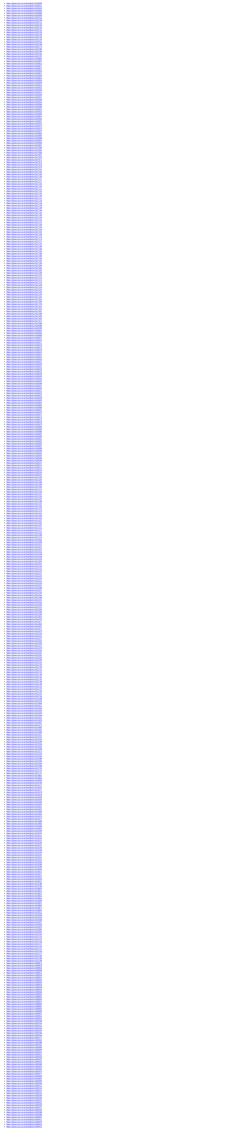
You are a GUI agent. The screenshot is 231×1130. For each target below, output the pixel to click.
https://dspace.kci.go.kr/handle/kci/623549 (24, 742)
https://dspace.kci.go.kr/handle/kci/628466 (24, 407)
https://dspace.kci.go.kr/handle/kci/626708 (24, 20)
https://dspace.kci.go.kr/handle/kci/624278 (24, 792)
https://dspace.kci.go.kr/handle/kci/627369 (24, 301)
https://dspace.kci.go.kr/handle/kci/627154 (24, 220)
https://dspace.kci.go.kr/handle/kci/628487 (24, 434)
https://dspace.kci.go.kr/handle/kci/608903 (24, 968)
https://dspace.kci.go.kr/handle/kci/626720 (24, 25)
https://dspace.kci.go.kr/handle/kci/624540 (24, 850)
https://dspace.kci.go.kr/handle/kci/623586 (24, 758)
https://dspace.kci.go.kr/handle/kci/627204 (24, 268)
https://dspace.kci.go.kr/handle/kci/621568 (24, 535)
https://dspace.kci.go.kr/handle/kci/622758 (24, 691)
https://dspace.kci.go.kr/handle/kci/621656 (24, 561)
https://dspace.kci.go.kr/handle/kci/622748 (24, 681)
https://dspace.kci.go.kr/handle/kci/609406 (24, 1049)
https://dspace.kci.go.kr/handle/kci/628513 (24, 467)
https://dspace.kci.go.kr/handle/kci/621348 (24, 501)
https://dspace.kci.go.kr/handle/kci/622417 (24, 621)
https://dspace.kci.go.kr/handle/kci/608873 (24, 963)
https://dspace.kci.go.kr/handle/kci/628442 (24, 378)
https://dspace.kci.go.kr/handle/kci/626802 (24, 58)
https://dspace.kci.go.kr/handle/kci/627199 (24, 263)
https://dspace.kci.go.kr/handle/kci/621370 (24, 508)
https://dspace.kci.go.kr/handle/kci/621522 (24, 532)
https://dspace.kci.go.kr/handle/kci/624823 (24, 893)
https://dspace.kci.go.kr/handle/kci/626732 (24, 30)
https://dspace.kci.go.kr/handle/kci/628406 (24, 335)
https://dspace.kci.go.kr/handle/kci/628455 (24, 395)
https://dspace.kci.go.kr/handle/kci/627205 (24, 270)
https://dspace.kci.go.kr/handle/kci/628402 (24, 330)
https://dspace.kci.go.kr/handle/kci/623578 (24, 754)
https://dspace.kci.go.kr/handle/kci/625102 (24, 934)
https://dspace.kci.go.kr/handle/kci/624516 (24, 838)
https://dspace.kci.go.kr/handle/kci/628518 (24, 472)
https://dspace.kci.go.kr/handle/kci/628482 (24, 426)
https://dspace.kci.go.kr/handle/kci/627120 (24, 186)
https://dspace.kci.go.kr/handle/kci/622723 (24, 662)
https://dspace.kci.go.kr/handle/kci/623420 (24, 708)
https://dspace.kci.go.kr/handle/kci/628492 (24, 441)
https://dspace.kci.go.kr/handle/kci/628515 (24, 465)
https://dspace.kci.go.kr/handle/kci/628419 (24, 352)
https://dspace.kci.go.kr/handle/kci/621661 (24, 564)
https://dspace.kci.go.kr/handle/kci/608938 (24, 987)
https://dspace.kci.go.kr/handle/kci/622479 (24, 631)
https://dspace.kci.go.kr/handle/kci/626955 (24, 111)
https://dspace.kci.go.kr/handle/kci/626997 (24, 145)
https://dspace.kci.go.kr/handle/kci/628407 (24, 337)
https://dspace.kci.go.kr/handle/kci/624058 (24, 780)
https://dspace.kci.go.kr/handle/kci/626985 (24, 135)
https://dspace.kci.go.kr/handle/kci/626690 (24, 13)
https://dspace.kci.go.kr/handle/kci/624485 (24, 823)
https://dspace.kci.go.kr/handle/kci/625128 (24, 941)
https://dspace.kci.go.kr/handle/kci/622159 (24, 571)
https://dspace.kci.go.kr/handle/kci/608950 (24, 994)
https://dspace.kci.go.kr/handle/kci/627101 (24, 169)
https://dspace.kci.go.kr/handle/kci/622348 (24, 597)
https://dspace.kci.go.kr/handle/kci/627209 (24, 273)
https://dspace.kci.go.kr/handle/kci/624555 (24, 859)
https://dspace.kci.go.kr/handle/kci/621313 (24, 489)
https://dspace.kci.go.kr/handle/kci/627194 (24, 258)
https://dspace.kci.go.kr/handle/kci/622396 (24, 614)
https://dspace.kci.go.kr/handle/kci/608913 (24, 973)
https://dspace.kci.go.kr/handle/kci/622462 (24, 624)
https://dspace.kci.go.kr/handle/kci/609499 (24, 1081)
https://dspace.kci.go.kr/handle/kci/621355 (24, 503)
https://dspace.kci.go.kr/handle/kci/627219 (24, 282)
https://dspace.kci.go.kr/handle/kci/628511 (24, 463)
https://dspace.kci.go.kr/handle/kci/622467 (24, 626)
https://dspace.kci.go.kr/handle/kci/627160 (24, 224)
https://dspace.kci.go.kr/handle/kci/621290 (24, 482)
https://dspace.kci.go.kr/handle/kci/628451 (24, 390)
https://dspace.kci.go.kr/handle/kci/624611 (24, 871)
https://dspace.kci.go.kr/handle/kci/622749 (24, 684)
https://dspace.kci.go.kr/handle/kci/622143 (24, 566)
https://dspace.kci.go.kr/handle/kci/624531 (24, 845)
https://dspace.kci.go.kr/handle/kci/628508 (24, 460)
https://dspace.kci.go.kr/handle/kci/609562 (24, 1102)
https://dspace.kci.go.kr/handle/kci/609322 (24, 1025)
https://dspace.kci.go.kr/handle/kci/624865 (24, 905)
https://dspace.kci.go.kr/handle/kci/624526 (24, 843)
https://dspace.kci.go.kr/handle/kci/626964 (24, 119)
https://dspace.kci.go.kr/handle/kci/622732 (24, 669)
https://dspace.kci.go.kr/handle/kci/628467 (24, 410)
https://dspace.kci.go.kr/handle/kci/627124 (24, 191)
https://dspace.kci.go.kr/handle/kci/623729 (24, 768)
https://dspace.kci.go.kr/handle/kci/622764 (24, 696)
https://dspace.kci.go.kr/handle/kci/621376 (24, 511)
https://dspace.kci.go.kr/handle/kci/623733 (24, 770)
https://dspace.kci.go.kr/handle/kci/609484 (24, 1076)
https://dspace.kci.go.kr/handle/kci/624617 (24, 874)
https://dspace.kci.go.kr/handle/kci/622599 (24, 660)
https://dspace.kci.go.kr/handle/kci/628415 (24, 347)
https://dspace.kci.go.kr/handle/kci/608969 (24, 999)
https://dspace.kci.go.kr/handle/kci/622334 (24, 592)
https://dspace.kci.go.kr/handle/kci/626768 (24, 44)
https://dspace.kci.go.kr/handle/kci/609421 (24, 1054)
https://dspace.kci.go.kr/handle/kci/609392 (24, 1045)
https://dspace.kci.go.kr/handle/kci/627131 (24, 198)
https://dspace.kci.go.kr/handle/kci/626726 (24, 27)
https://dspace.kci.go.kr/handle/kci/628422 (24, 354)
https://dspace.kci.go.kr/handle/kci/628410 (24, 340)
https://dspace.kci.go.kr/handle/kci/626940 (24, 99)
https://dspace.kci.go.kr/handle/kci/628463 (24, 405)
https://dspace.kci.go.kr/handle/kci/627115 (24, 181)
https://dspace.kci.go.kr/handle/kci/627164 (24, 229)
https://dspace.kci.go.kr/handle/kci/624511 (24, 835)
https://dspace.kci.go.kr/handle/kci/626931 (24, 92)
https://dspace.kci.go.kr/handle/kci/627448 (24, 313)
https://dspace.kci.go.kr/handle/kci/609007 (24, 1013)
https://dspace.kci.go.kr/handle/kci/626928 (24, 90)
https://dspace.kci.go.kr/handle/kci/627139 (24, 205)
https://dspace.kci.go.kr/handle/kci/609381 (24, 1040)
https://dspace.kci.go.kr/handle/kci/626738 (24, 32)
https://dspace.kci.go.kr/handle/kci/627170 (24, 236)
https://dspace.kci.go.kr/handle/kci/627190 (24, 253)
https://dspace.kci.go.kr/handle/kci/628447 (24, 386)
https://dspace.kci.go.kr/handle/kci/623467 (24, 722)
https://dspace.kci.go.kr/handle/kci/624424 (24, 795)
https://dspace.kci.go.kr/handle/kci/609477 (24, 1074)
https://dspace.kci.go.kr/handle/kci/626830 (24, 75)
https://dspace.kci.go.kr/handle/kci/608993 (24, 1009)
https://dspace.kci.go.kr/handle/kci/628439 (24, 376)
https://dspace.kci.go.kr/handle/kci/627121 (24, 188)
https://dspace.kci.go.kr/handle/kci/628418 (24, 350)
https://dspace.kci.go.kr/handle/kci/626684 (24, 10)
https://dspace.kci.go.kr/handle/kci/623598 (24, 766)
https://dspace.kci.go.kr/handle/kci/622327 (24, 590)
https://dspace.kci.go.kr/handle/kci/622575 (24, 645)
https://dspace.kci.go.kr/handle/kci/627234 (24, 297)
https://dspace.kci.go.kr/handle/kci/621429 (24, 515)
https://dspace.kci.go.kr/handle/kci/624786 (24, 884)
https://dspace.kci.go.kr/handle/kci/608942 (24, 989)
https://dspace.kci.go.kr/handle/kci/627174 (24, 239)
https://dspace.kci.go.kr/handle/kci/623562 (24, 746)
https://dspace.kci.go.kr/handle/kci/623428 (24, 710)
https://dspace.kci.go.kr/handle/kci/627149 (24, 215)
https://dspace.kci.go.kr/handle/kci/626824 (24, 70)
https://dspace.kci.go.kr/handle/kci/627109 (24, 176)
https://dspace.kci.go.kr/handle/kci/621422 (24, 513)
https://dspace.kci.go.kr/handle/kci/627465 (24, 318)
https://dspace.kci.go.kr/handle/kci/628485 (24, 429)
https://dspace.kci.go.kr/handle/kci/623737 (24, 773)
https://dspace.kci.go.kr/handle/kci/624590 (24, 864)
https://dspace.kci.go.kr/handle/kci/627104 (24, 172)
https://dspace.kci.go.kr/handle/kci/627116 (24, 184)
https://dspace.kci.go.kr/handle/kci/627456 (24, 316)
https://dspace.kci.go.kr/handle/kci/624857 (24, 903)
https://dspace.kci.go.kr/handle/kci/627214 (24, 277)
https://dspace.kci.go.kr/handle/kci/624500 (24, 831)
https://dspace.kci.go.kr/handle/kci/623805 (24, 778)
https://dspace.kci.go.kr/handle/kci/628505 (24, 455)
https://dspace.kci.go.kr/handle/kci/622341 (24, 595)
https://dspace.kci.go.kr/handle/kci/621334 (24, 496)
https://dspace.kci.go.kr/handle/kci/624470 (24, 816)
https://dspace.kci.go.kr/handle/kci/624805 (24, 888)
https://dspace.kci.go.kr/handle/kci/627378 (24, 304)
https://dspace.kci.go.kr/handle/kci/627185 (24, 251)
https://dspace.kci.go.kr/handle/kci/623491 (24, 730)
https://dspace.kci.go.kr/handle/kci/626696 (24, 15)
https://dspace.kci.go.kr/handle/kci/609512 (24, 1086)
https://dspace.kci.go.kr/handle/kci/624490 (24, 826)
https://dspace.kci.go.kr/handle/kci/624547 (24, 855)
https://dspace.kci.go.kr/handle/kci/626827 (24, 73)
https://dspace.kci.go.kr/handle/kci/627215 (24, 280)
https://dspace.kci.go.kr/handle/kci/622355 (24, 600)
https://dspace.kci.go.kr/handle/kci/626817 (24, 66)
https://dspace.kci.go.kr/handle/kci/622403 (24, 617)
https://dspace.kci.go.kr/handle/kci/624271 (24, 790)
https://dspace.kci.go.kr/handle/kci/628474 (24, 417)
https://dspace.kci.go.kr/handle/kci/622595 (24, 657)
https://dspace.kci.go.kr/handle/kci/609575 (24, 1107)
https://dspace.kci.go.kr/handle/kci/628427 (24, 362)
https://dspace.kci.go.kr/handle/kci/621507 (24, 525)
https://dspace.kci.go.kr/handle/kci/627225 (24, 289)
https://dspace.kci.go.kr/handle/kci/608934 (24, 985)
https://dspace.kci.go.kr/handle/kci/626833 (24, 78)
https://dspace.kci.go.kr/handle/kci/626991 (24, 140)
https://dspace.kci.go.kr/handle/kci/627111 (24, 179)
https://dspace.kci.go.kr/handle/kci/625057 (24, 922)
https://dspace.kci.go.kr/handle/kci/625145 (24, 946)
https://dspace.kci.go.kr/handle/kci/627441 (24, 311)
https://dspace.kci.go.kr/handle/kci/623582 (24, 756)
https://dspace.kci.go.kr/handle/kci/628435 (24, 371)
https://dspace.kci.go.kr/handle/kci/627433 (24, 309)
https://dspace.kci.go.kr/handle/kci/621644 (24, 556)
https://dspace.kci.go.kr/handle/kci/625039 (24, 917)
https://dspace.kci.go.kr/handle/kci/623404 (24, 703)
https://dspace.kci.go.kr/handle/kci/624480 (24, 821)
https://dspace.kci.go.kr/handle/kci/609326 (24, 1028)
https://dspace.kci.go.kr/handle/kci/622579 (24, 648)
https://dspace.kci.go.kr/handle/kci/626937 (24, 97)
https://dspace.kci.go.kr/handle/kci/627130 (24, 196)
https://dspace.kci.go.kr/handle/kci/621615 (24, 544)
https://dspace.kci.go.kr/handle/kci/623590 (24, 761)
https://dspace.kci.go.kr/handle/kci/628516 (24, 470)
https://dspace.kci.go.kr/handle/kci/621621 (24, 547)
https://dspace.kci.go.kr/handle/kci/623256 (24, 701)
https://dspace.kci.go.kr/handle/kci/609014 (24, 1016)
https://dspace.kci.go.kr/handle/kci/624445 (24, 804)
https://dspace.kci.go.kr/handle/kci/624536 (24, 847)
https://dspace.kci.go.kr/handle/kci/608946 (24, 992)
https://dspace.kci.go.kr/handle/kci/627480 (24, 323)
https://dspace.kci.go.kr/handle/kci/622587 (24, 653)
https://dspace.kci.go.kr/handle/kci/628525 (24, 475)
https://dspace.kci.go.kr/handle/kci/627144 (24, 210)
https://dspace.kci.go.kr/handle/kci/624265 (24, 787)
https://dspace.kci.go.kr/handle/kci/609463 (24, 1069)
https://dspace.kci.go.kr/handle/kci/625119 (24, 939)
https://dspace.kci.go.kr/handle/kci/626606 (24, 3)
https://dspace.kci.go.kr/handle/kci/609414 (24, 1052)
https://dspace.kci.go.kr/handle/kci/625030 (24, 915)
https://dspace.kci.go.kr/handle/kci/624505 (24, 833)
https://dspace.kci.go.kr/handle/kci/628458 (24, 398)
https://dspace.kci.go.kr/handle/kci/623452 (24, 718)
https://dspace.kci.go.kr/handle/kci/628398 (24, 325)
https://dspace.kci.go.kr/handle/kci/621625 (24, 549)
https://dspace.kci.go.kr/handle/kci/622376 (24, 607)
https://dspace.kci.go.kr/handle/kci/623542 (24, 739)
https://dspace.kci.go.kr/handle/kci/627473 (24, 321)
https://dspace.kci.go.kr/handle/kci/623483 (24, 727)
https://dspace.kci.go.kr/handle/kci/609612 (24, 1119)
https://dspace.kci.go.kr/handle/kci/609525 (24, 1090)
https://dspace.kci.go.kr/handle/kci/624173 (24, 785)
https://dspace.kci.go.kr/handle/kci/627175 (24, 241)
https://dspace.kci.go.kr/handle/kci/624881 (24, 910)
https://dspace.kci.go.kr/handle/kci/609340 (24, 1033)
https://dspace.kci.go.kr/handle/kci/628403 (24, 333)
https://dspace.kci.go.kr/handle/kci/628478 (24, 422)
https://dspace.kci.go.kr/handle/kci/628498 (24, 448)
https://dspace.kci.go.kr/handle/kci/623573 (24, 751)
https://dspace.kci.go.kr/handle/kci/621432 (24, 518)
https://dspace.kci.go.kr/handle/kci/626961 (24, 116)
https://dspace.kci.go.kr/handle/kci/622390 (24, 612)
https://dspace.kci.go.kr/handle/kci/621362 (24, 506)
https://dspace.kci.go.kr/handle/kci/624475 (24, 819)
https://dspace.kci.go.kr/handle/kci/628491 (24, 439)
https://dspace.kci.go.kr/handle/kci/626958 (24, 114)
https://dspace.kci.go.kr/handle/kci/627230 (24, 294)
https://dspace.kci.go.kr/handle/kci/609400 (24, 1047)
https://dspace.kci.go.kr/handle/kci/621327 (24, 494)
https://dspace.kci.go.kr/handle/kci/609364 (24, 1035)
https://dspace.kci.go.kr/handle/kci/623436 (24, 713)
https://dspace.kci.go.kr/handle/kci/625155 (24, 948)
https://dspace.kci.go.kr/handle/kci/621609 (24, 542)
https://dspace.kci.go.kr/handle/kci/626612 (24, 6)
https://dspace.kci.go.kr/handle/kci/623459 (24, 720)
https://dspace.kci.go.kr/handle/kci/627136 (24, 203)
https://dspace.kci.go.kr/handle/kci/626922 (24, 85)
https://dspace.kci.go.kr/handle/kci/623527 (24, 734)
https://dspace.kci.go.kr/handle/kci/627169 (24, 234)
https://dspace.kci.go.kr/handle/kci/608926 (24, 980)
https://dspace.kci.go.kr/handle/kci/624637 (24, 881)
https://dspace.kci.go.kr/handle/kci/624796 (24, 886)
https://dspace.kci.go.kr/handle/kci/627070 (24, 157)
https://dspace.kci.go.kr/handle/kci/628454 (24, 393)
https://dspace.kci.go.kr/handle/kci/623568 (24, 749)
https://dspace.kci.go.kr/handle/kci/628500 (24, 451)
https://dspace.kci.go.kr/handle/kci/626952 (24, 109)
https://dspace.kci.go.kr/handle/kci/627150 (24, 217)
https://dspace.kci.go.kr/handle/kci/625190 (24, 958)
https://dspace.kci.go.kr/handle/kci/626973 (24, 126)
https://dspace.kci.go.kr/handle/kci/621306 (24, 487)
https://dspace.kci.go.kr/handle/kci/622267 (24, 585)
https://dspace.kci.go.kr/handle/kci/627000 (24, 147)
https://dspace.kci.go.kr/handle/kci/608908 (24, 970)
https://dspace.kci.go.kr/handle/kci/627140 (24, 208)
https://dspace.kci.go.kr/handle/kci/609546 (24, 1098)
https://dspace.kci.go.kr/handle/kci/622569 (24, 643)
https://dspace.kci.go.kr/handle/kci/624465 (24, 814)
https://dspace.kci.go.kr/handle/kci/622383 (24, 609)
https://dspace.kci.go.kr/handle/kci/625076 (24, 927)
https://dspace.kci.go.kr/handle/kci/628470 (24, 412)
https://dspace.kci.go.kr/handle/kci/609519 (24, 1088)
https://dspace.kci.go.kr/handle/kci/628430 (24, 364)
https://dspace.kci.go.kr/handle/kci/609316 (24, 1023)
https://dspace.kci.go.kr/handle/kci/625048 (24, 920)
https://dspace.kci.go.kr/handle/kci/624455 (24, 809)
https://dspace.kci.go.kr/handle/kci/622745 (24, 679)
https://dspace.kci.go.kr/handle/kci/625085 (24, 929)
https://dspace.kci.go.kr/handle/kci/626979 (24, 131)
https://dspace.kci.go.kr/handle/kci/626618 (24, 8)
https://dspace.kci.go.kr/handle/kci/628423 (24, 357)
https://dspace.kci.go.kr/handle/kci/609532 (24, 1093)
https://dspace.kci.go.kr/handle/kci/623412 (24, 706)
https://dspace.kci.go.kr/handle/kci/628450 (24, 388)
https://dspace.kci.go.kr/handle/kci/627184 (24, 248)
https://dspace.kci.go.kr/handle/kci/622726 (24, 665)
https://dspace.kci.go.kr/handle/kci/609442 (24, 1062)
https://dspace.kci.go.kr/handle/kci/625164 (24, 951)
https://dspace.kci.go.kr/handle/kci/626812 (24, 63)
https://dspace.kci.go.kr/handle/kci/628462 (24, 402)
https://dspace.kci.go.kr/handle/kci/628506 (24, 458)
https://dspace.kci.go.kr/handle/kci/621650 (24, 559)
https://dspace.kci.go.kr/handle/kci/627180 (24, 246)
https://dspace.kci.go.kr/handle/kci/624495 (24, 828)
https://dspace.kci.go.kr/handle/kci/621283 (24, 479)
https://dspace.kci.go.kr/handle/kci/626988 (24, 138)
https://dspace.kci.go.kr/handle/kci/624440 (24, 802)
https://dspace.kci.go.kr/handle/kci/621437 (24, 520)
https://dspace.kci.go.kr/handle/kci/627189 (24, 256)
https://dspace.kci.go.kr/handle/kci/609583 (24, 1110)
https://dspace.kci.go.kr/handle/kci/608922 (24, 977)
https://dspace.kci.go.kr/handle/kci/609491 (24, 1078)
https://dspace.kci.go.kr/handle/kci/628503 (24, 453)
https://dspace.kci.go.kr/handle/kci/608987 (24, 1006)
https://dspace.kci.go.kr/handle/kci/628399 (24, 328)
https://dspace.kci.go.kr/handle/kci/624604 (24, 869)
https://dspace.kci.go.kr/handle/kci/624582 (24, 862)
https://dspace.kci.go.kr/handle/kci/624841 (24, 898)
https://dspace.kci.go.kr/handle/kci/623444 (24, 715)
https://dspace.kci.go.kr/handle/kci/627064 (24, 152)
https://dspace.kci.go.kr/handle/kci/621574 (24, 537)
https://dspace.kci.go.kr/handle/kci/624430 (24, 797)
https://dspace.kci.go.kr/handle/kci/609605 (24, 1117)
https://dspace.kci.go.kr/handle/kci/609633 (24, 1126)
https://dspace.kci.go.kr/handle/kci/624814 (24, 891)
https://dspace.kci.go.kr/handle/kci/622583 (24, 650)
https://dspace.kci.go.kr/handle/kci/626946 (24, 104)
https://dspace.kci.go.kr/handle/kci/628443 (24, 381)
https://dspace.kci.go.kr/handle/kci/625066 (24, 924)
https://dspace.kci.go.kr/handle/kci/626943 (24, 102)
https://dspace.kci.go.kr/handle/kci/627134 (24, 200)
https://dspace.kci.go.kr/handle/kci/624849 (24, 900)
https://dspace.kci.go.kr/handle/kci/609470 (24, 1071)
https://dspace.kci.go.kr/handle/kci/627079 (24, 167)
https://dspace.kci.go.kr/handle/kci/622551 (24, 636)
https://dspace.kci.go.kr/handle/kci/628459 (24, 400)
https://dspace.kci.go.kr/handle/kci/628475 (24, 419)
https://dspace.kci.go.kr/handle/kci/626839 (24, 83)
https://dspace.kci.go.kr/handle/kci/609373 (24, 1037)
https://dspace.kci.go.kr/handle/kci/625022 (24, 912)
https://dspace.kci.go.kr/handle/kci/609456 (24, 1066)
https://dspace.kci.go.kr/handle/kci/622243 (24, 578)
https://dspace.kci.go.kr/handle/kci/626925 (24, 87)
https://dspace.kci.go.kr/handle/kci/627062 (24, 150)
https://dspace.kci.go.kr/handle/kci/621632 (24, 552)
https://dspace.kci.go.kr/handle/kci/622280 (24, 588)
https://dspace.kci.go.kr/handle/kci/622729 (24, 667)
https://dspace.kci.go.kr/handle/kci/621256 (24, 477)
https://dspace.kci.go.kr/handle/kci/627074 (24, 162)
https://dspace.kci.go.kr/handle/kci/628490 (24, 436)
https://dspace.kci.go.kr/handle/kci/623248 (24, 698)
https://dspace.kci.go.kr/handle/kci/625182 (24, 956)
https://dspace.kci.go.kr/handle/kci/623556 (24, 744)
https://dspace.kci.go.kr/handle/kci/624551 (24, 857)
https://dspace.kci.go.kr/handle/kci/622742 (24, 677)
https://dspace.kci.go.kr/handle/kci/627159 (24, 227)
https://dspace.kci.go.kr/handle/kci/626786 (24, 51)
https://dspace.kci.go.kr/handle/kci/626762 (24, 42)
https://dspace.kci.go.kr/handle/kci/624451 (24, 807)
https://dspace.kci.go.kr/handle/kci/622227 (24, 573)
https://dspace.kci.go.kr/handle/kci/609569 (24, 1105)
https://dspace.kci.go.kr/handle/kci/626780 (24, 49)
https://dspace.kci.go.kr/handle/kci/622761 (24, 693)
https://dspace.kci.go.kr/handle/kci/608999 (24, 1011)
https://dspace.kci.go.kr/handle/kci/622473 (24, 629)
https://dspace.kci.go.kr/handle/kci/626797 (24, 56)
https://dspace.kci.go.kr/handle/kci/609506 (24, 1083)
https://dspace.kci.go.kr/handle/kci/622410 (24, 619)
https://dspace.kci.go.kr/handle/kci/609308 (24, 1021)
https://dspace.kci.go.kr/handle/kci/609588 (24, 1112)
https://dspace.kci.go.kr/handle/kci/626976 (24, 128)
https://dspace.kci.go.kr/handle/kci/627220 (24, 285)
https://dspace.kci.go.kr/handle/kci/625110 (24, 936)
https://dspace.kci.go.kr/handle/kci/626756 (24, 39)
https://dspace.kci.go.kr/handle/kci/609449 (24, 1064)
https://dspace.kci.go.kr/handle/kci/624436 (24, 799)
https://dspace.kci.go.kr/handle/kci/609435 (24, 1059)
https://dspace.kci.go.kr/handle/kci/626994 (24, 143)
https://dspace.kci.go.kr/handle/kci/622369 (24, 604)
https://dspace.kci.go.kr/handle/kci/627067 (24, 155)
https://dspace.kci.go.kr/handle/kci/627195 (24, 261)
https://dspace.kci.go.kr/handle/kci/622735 (24, 672)
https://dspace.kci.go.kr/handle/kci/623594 (24, 763)
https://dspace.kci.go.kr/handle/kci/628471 (24, 414)
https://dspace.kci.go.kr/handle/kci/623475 (24, 725)
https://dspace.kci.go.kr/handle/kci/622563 (24, 641)
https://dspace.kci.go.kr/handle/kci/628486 (24, 431)
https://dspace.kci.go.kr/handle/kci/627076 (24, 164)
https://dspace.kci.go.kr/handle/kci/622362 (24, 602)
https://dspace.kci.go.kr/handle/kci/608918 (24, 975)
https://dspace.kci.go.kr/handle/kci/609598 (24, 1114)
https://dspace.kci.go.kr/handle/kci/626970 (24, 123)
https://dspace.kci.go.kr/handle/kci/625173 (24, 953)
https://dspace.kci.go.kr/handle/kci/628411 (24, 342)
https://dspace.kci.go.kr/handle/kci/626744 (24, 34)
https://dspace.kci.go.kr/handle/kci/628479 (24, 424)
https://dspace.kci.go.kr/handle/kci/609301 (24, 1018)
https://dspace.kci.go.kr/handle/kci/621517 (24, 530)
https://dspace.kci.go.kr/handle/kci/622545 (24, 633)
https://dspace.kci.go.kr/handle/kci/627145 (24, 212)
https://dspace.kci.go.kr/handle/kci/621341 (24, 499)
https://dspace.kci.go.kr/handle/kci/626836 (24, 80)
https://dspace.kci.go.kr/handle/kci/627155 (24, 222)
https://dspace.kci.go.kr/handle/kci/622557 (24, 638)
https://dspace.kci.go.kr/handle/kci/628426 (24, 359)
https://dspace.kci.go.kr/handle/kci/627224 (24, 287)
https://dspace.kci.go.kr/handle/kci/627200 (24, 265)
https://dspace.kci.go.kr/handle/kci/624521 (24, 840)
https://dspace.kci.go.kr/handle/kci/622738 (24, 674)
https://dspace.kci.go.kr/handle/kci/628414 (24, 345)
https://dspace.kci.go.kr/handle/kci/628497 (24, 446)
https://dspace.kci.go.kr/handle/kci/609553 (24, 1100)
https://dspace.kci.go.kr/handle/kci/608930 (24, 982)
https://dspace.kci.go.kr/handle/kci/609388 (24, 1042)
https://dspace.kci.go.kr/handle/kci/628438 (24, 374)
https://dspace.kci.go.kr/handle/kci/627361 (24, 299)
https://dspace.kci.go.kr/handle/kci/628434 (24, 369)
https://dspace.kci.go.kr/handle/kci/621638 (24, 554)
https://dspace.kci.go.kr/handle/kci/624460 (24, 811)
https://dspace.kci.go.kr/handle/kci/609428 (24, 1057)
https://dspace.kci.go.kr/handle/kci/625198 (24, 960)
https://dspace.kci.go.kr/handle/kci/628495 (24, 443)
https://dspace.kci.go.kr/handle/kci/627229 (24, 292)
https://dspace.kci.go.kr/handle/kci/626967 (24, 121)
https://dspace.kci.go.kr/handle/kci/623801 (24, 775)
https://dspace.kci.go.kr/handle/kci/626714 (24, 22)
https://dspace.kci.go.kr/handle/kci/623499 (24, 732)
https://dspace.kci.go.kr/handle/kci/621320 (24, 491)
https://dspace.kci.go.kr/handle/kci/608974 (24, 1001)
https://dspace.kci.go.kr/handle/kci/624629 (24, 879)
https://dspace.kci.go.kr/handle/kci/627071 (24, 159)
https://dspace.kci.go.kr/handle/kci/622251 (24, 580)
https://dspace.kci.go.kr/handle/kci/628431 (24, 366)
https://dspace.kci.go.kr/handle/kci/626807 (24, 61)
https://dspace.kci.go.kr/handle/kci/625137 (24, 944)
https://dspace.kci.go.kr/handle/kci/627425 (24, 306)
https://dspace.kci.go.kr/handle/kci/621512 (24, 528)
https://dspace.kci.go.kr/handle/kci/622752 (24, 686)
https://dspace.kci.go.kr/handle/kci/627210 (24, 275)
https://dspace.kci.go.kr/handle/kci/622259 (24, 583)
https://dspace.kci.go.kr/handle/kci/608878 (24, 965)
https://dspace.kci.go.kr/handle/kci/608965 (24, 997)
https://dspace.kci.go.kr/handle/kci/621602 (24, 540)
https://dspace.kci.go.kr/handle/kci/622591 (24, 655)
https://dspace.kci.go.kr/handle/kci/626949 (24, 107)
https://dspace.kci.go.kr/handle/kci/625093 (24, 932)
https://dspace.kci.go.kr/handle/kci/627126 (24, 193)
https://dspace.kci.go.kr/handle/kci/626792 (24, 54)
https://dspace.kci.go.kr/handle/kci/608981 (24, 1004)
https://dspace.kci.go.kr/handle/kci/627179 (24, 244)
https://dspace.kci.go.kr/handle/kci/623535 (24, 737)
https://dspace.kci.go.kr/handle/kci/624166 (24, 782)
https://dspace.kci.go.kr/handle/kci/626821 (24, 68)
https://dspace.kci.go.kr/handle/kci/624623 (24, 876)
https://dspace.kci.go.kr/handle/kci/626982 (24, 133)
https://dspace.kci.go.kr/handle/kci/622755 (24, 689)
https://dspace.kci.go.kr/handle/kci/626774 (24, 46)
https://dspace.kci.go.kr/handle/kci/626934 (24, 95)
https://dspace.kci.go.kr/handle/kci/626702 (24, 18)
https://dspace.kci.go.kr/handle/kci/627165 (24, 232)
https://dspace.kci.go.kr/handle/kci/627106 (24, 174)
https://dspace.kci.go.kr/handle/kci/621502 (24, 523)
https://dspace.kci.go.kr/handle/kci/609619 (24, 1122)
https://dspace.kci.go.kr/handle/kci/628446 (24, 383)
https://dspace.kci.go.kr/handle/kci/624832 (24, 896)
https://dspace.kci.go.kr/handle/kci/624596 (24, 867)
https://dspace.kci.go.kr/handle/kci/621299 (24, 484)
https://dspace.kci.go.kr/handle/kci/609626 (24, 1124)
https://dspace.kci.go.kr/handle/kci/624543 (24, 852)
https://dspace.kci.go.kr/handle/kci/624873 (24, 908)
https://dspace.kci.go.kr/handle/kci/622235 (24, 576)
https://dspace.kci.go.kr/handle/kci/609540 (24, 1095)
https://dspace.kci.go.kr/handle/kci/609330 (24, 1030)
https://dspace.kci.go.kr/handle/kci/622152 (24, 568)
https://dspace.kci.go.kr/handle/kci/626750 (24, 37)
